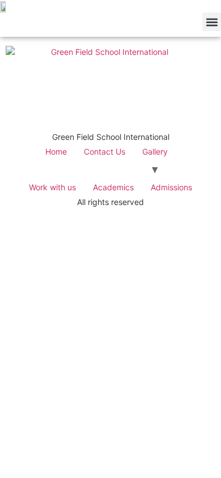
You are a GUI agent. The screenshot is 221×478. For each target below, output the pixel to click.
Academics (113, 187)
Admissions (171, 187)
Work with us (52, 187)
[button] (211, 21)
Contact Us (104, 151)
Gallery (155, 151)
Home (56, 151)
